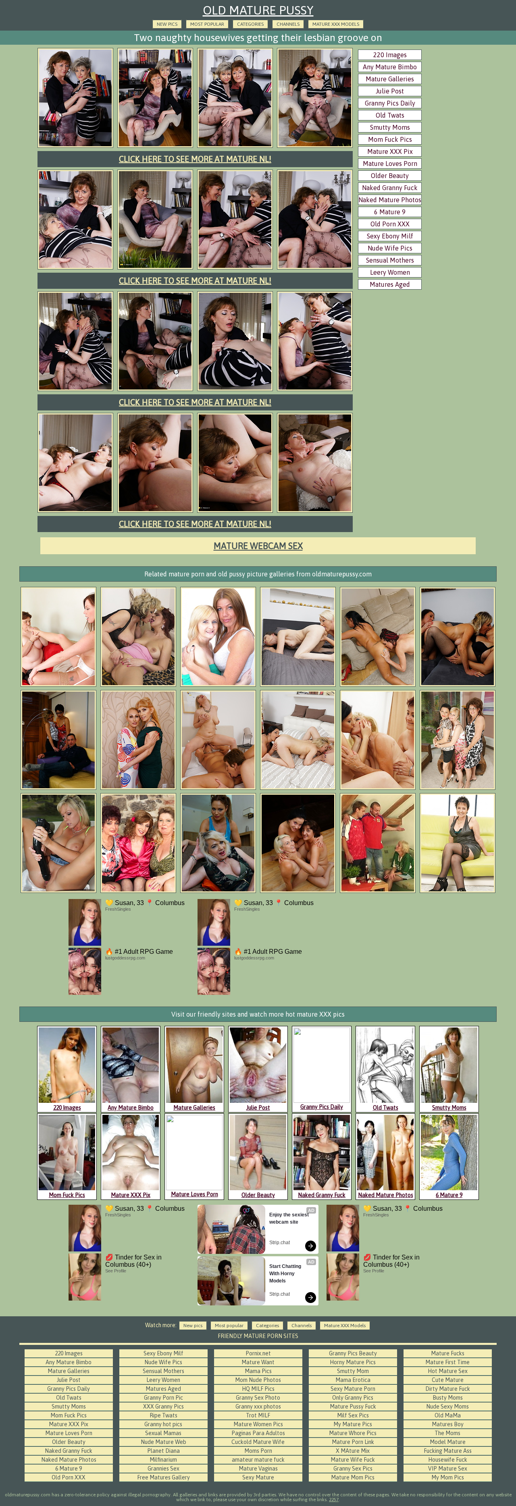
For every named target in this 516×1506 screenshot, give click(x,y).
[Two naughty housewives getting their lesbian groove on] (75, 146)
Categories (250, 24)
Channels (288, 24)
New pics (167, 24)
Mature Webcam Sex (258, 545)
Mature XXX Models (335, 24)
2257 (334, 1499)
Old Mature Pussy (258, 10)
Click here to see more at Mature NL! (195, 159)
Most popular (207, 24)
